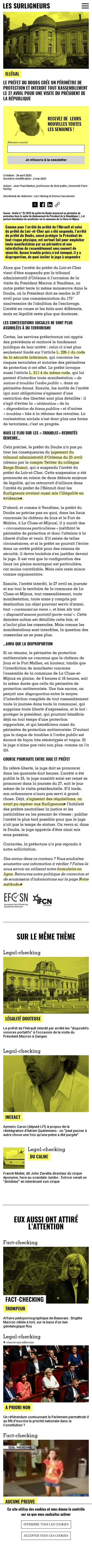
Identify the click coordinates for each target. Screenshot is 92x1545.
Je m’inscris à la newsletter (46, 160)
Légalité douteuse (23, 1018)
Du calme (39, 1156)
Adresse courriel (17, 142)
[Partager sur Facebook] (42, 205)
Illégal (12, 73)
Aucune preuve (20, 1501)
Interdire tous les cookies (46, 1524)
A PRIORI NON (17, 1407)
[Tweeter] (35, 205)
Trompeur (15, 1308)
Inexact (12, 1117)
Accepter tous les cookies (46, 1535)
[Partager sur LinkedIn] (50, 205)
